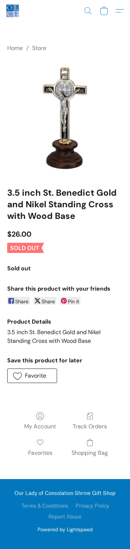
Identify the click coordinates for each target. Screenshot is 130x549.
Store (39, 48)
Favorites (40, 453)
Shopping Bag (90, 453)
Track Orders (90, 426)
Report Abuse (65, 517)
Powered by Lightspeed (65, 529)
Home (15, 48)
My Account (40, 426)
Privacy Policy (92, 506)
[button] (13, 11)
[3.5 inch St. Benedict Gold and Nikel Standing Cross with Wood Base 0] (65, 118)
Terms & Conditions (44, 506)
